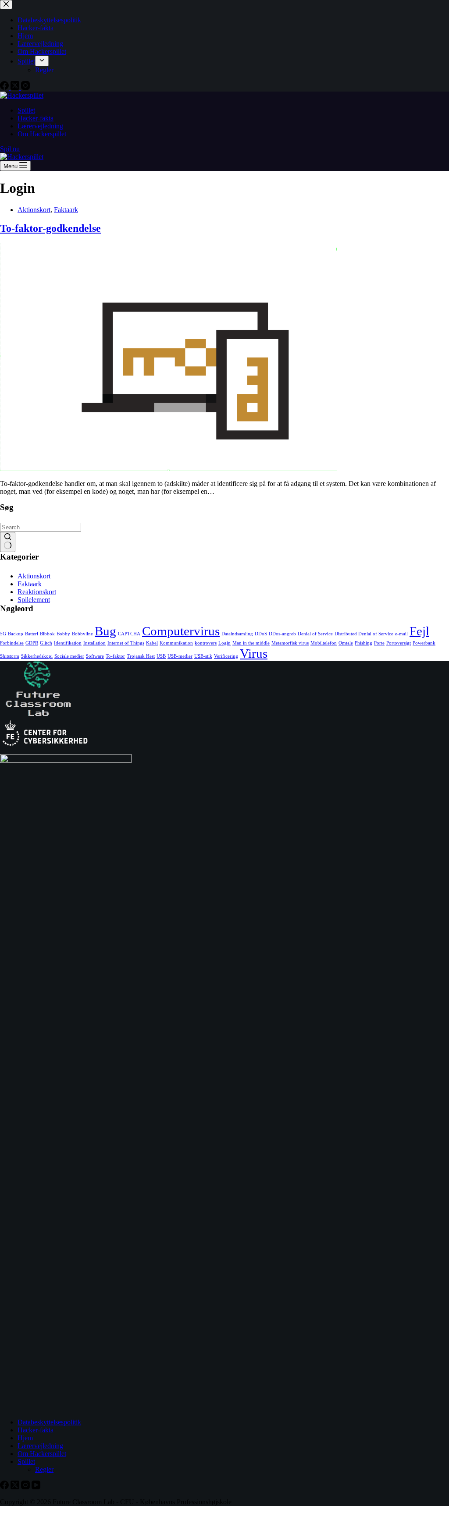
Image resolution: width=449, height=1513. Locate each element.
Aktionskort (34, 209)
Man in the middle (251, 643)
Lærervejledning (40, 126)
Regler (44, 1469)
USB (161, 656)
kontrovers (206, 643)
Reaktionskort (37, 591)
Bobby (63, 633)
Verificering (226, 656)
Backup (15, 633)
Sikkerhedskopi (37, 656)
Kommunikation (176, 643)
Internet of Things (125, 643)
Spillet (26, 110)
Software (95, 656)
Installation (94, 643)
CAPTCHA (129, 633)
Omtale (346, 643)
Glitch (46, 643)
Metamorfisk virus (290, 643)
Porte (379, 643)
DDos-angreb (282, 633)
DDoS (261, 633)
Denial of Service (315, 633)
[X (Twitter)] (16, 1487)
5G (3, 633)
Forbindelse (12, 643)
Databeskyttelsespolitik (49, 1422)
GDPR (31, 643)
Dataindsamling (237, 633)
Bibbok (47, 633)
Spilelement (34, 599)
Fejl (419, 631)
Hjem (25, 1438)
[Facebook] (5, 1487)
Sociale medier (69, 656)
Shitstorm (9, 656)
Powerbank (424, 643)
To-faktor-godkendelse (50, 228)
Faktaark (66, 209)
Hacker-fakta (35, 118)
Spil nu (10, 148)
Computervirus (181, 631)
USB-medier (179, 656)
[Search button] (7, 542)
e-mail (401, 633)
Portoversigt (398, 643)
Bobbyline (82, 633)
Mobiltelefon (323, 643)
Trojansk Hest (141, 656)
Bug (105, 631)
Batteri (31, 633)
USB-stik (203, 656)
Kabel (152, 643)
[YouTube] (36, 1487)
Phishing (363, 643)
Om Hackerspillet (42, 134)
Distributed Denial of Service (364, 633)
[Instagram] (26, 1487)
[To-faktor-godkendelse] (168, 468)
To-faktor (115, 656)
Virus (253, 653)
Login (224, 643)
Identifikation (68, 643)
